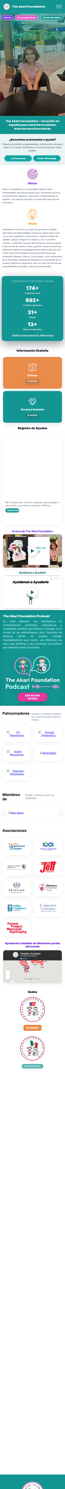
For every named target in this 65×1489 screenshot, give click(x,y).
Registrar (12, 510)
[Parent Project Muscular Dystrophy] (16, 928)
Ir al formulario (18, 158)
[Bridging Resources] (16, 887)
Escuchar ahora (32, 697)
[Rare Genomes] (16, 846)
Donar (7, 17)
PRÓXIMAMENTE (32, 1066)
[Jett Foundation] (48, 867)
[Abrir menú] (59, 6)
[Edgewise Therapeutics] (16, 772)
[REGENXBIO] (48, 753)
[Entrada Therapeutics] (48, 733)
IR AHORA (33, 381)
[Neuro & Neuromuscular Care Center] (48, 846)
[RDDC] (42, 813)
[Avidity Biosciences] (16, 753)
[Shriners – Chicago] (48, 887)
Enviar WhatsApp (47, 158)
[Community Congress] (48, 908)
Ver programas (26, 17)
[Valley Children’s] (16, 908)
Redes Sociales (52, 17)
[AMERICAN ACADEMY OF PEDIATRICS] (16, 867)
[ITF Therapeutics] (16, 733)
